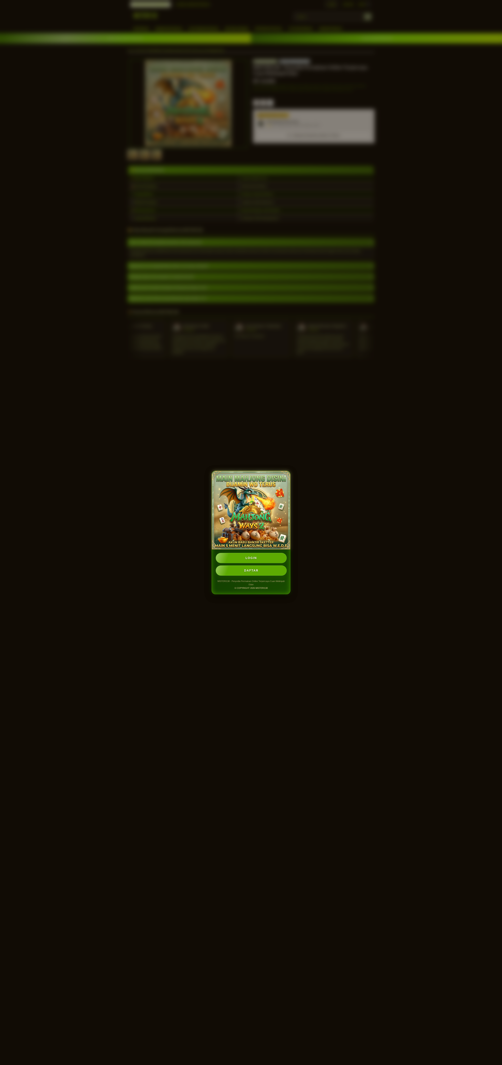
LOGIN (251, 558)
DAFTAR (251, 570)
